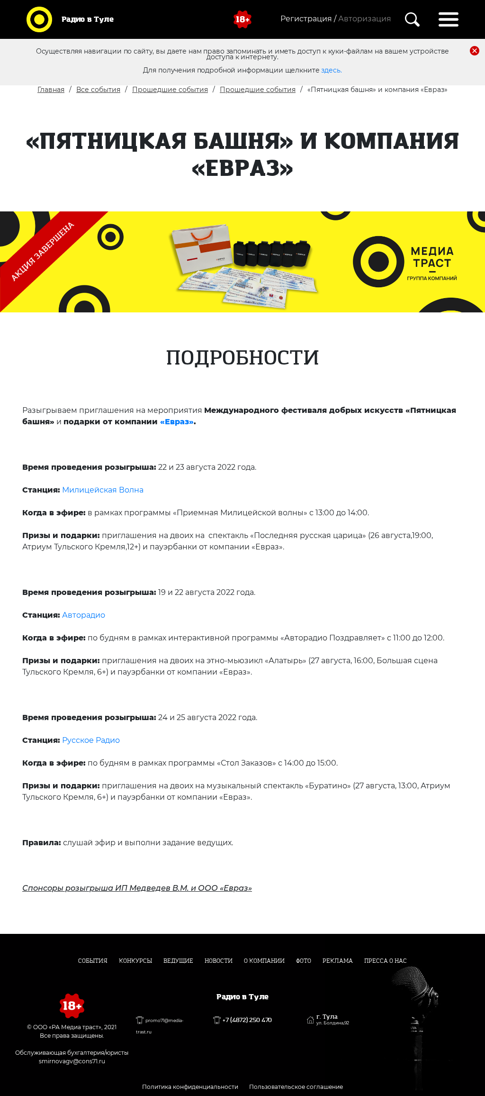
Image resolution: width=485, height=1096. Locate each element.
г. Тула (332, 1019)
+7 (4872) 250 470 (247, 1020)
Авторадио (83, 615)
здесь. (331, 70)
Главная (50, 89)
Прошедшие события (170, 89)
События (93, 961)
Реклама (338, 961)
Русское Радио (91, 740)
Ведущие (178, 961)
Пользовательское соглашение (296, 1086)
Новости (219, 961)
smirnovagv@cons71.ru (72, 1061)
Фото (303, 961)
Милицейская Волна (103, 489)
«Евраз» (177, 421)
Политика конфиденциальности (190, 1086)
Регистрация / (308, 18)
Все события (98, 89)
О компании (264, 961)
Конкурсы (135, 961)
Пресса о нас (385, 961)
